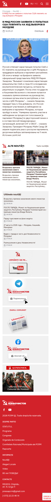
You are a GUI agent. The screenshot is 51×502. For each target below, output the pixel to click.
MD (36, 3)
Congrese (6, 435)
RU (32, 3)
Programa (7, 431)
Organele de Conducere (13, 440)
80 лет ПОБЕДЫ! (10, 473)
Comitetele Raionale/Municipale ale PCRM (21, 444)
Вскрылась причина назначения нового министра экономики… (12, 169)
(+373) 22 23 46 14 (10, 495)
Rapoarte (6, 449)
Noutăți (16, 11)
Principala (6, 11)
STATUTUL (7, 426)
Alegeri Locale (9, 464)
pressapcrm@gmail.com (13, 491)
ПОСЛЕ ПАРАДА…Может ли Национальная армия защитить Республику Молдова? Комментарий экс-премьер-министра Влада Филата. (37, 173)
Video (5, 469)
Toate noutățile (42, 146)
